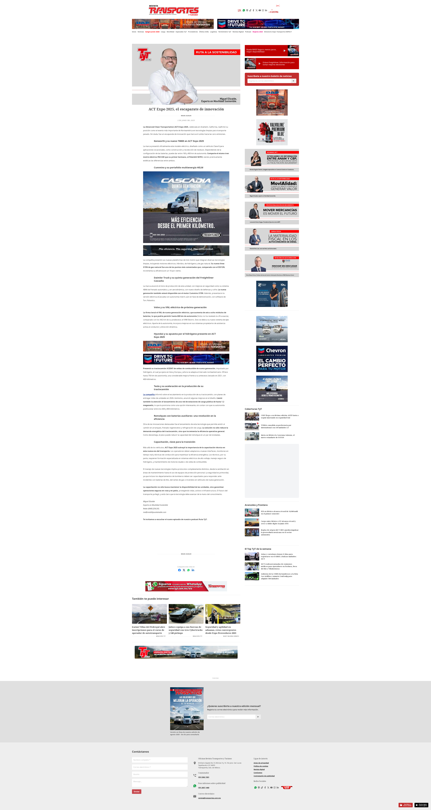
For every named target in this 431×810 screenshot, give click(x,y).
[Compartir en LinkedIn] (193, 570)
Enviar (137, 791)
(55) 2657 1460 (203, 788)
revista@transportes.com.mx (209, 798)
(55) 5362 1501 (203, 777)
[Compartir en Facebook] (179, 570)
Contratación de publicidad (264, 776)
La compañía (149, 394)
